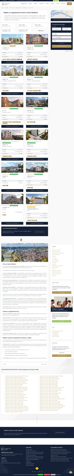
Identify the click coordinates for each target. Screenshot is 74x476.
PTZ (52, 276)
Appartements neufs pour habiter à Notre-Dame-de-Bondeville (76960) (52, 398)
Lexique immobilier (55, 335)
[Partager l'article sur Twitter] (45, 364)
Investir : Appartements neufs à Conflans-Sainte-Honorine (61, 452)
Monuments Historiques (56, 270)
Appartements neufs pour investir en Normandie (34, 453)
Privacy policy (58, 474)
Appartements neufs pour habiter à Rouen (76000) (14, 404)
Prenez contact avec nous (59, 432)
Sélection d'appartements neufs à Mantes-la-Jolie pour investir (62, 458)
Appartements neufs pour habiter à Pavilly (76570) (14, 401)
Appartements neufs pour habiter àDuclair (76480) (14, 384)
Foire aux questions (55, 336)
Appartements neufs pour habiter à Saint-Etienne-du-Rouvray (16, 406)
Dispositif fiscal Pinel (56, 254)
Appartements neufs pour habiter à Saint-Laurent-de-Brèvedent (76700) (52, 406)
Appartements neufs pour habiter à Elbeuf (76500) (48, 384)
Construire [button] (41, 3)
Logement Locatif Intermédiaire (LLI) (32, 459)
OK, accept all (40, 474)
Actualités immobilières (30, 463)
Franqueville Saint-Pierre (20, 295)
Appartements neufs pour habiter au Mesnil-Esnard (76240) (50, 393)
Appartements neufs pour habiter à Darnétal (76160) (49, 381)
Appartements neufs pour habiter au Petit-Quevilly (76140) (15, 394)
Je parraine (62, 321)
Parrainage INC (28, 462)
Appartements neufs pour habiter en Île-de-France (35, 456)
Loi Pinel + (54, 256)
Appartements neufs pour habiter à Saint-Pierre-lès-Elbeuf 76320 (51, 407)
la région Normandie (37, 298)
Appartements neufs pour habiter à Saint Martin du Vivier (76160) (16, 407)
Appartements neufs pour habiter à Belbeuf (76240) (14, 377)
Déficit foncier (55, 267)
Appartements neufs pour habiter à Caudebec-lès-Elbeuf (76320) (16, 380)
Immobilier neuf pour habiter (31, 455)
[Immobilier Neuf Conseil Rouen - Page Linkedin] (34, 471)
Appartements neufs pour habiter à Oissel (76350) (48, 400)
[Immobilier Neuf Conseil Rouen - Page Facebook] (32, 471)
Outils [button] (57, 3)
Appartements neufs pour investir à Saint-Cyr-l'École (60, 460)
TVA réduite (54, 275)
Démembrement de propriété (57, 265)
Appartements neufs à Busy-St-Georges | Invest (59, 450)
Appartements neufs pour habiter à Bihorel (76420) (49, 377)
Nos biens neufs (29, 449)
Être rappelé (61, 352)
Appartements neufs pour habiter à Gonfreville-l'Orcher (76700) (16, 388)
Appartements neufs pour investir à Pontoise (58, 449)
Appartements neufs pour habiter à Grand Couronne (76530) (16, 390)
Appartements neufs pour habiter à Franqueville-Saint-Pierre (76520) (52, 387)
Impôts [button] (47, 3)
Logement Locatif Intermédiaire (58, 253)
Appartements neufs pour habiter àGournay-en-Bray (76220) (50, 388)
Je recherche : (54, 26)
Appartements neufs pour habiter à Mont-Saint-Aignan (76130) (16, 397)
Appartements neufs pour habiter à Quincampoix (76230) (50, 403)
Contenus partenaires (30, 465)
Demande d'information (61, 355)
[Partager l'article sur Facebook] (42, 364)
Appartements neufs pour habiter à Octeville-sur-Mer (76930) (16, 400)
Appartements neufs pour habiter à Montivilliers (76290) (49, 397)
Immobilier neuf (24, 3)
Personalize (53, 474)
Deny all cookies (47, 474)
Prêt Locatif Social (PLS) (56, 273)
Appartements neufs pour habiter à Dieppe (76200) (49, 383)
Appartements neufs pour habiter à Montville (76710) (14, 398)
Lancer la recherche (62, 46)
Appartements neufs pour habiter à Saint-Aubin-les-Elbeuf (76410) (51, 404)
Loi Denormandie (55, 259)
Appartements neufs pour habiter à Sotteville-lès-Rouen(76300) (16, 410)
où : (52, 31)
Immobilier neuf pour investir (31, 450)
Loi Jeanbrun (28, 460)
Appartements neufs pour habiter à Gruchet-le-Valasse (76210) (51, 390)
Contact (69, 3)
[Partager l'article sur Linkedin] (44, 364)
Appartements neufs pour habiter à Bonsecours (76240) (49, 378)
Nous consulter (62, 292)
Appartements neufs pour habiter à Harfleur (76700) (14, 391)
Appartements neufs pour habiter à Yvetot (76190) (14, 411)
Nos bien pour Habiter (56, 251)
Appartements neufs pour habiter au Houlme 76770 (14, 393)
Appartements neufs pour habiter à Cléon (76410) (48, 380)
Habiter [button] (35, 3)
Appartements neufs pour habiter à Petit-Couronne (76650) (50, 401)
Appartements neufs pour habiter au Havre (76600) (49, 391)
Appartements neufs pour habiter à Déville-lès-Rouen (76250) (16, 383)
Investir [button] (30, 3)
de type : (63, 26)
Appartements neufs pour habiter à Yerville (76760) (49, 410)
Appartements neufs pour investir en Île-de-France (35, 452)
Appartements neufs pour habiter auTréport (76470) (49, 394)
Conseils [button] (52, 3)
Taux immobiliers (55, 333)
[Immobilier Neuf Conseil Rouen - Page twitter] (39, 471)
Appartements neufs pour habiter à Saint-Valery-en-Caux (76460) (16, 408)
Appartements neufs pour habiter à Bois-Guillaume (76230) (15, 378)
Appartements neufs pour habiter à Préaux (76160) (14, 403)
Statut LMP (54, 264)
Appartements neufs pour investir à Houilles (58, 456)
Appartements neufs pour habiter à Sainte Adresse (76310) (50, 408)
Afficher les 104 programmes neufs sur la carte (61, 19)
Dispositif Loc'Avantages (56, 272)
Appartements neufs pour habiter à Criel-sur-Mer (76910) (15, 381)
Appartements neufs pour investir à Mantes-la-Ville (59, 459)
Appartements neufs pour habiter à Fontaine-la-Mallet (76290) (16, 387)
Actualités (63, 3)
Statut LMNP (54, 262)
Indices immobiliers (55, 332)
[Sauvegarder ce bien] (22, 36)
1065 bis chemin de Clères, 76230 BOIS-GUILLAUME (10, 462)
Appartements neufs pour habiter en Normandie (34, 458)
